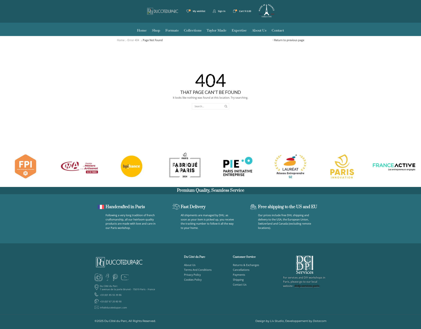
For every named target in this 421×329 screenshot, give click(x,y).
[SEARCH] (226, 106)
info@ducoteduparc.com (113, 307)
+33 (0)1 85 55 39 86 (111, 294)
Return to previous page (289, 40)
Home (120, 40)
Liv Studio (277, 321)
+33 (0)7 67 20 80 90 (111, 301)
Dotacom (319, 321)
